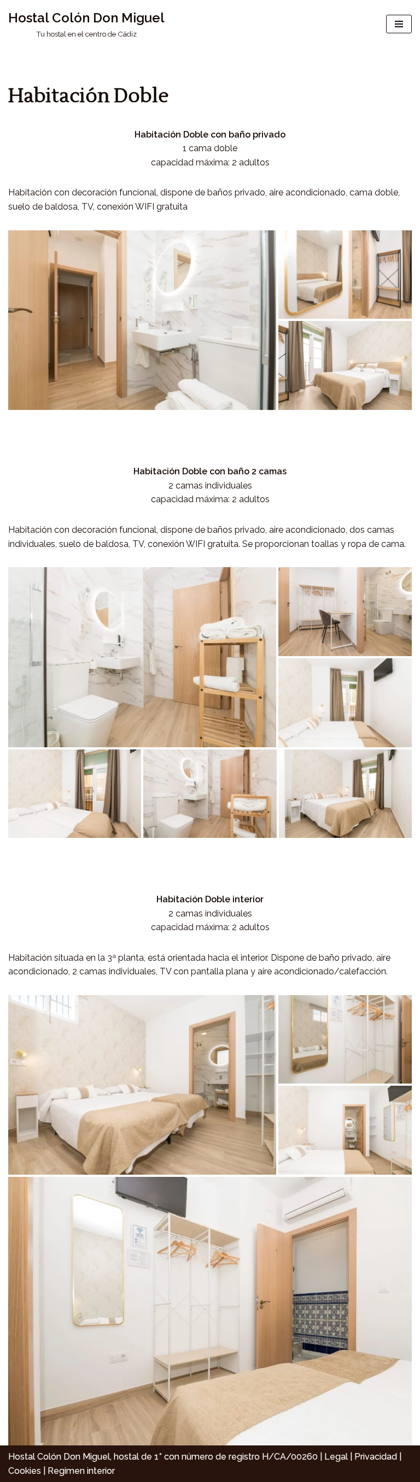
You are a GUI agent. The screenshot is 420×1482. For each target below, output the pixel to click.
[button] (142, 320)
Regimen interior (81, 1471)
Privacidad (375, 1456)
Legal (336, 1456)
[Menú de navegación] (399, 24)
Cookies (24, 1471)
